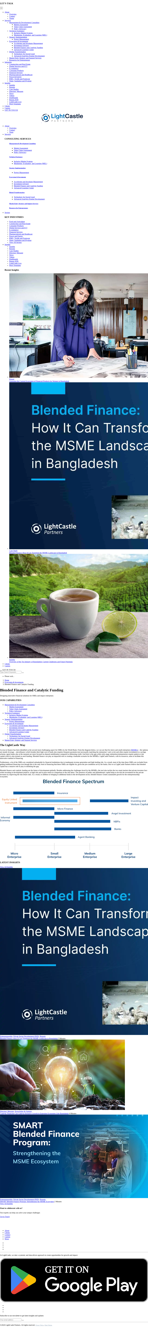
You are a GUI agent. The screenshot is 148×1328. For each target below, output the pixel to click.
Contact (12, 16)
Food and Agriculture (17, 222)
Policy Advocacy (20, 29)
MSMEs (134, 750)
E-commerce (13, 68)
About (7, 12)
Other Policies (48, 1325)
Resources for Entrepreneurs (19, 60)
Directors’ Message (16, 91)
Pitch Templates (15, 104)
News (11, 93)
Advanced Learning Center (24, 50)
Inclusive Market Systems (23, 33)
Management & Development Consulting (24, 23)
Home (7, 680)
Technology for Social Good (24, 54)
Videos (11, 96)
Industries (8, 62)
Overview (13, 14)
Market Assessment (21, 25)
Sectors (7, 213)
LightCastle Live (15, 102)
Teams (11, 18)
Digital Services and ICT (18, 66)
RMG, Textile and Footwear (19, 79)
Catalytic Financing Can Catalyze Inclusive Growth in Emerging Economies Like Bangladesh (34, 1113)
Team (11, 132)
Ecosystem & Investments (18, 41)
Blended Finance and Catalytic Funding (28, 48)
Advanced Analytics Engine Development (29, 56)
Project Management (21, 39)
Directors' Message (16, 253)
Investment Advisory (21, 45)
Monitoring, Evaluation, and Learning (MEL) (30, 35)
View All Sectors (15, 242)
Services (8, 20)
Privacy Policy (39, 1325)
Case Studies (14, 89)
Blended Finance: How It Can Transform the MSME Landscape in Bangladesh (29, 1038)
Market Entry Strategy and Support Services (25, 58)
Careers (7, 108)
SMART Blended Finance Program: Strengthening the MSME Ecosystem (27, 1202)
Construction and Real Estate (19, 64)
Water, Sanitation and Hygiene (20, 81)
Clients (7, 106)
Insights (7, 83)
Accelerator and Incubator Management (28, 43)
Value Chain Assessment (23, 27)
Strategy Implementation (18, 37)
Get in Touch (5, 1217)
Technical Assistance (16, 31)
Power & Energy (15, 77)
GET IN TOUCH (11, 110)
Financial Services (16, 73)
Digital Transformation (17, 52)
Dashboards (13, 98)
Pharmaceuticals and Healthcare (20, 75)
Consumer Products (16, 71)
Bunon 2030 (13, 100)
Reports (12, 87)
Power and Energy (16, 236)
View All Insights (6, 867)
